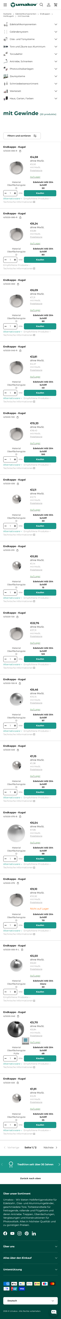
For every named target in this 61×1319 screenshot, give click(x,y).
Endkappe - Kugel (14, 146)
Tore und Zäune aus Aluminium (27, 46)
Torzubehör (16, 54)
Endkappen (45, 14)
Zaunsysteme (17, 76)
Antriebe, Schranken (21, 61)
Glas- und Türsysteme (22, 39)
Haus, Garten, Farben (22, 98)
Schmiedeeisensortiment (24, 83)
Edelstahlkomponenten (23, 24)
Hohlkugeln (8, 16)
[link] (12, 1147)
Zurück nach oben (30, 1178)
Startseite (7, 14)
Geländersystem (19, 31)
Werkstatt (15, 91)
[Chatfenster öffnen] (53, 1312)
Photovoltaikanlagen (22, 68)
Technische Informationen (18, 201)
